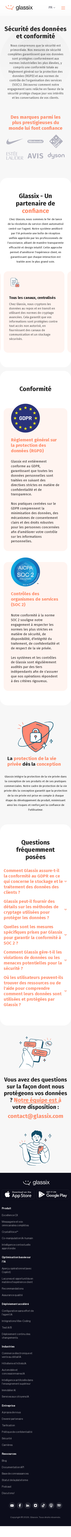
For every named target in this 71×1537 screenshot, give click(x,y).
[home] (18, 8)
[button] (52, 8)
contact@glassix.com (35, 1116)
